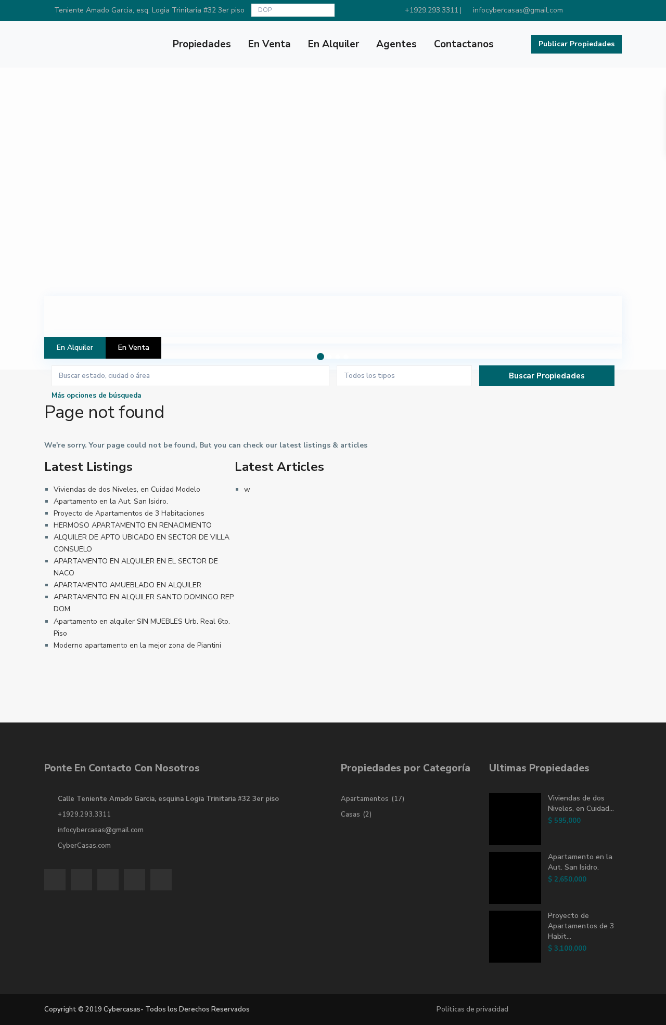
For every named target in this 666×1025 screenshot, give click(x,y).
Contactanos (464, 44)
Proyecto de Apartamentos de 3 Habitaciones (129, 513)
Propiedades (202, 44)
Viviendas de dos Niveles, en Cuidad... (581, 803)
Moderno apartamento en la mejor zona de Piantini (137, 645)
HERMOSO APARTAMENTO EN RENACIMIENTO (133, 525)
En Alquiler (333, 44)
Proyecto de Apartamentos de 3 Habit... (581, 926)
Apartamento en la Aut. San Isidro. (111, 501)
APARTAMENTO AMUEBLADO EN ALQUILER (127, 585)
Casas (350, 814)
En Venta (269, 44)
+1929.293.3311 (84, 814)
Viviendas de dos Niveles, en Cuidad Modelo (127, 489)
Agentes (396, 44)
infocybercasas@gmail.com (101, 830)
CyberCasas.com (84, 845)
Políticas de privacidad (472, 1009)
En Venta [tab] (133, 347)
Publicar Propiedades (576, 44)
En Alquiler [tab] (75, 347)
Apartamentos (365, 799)
